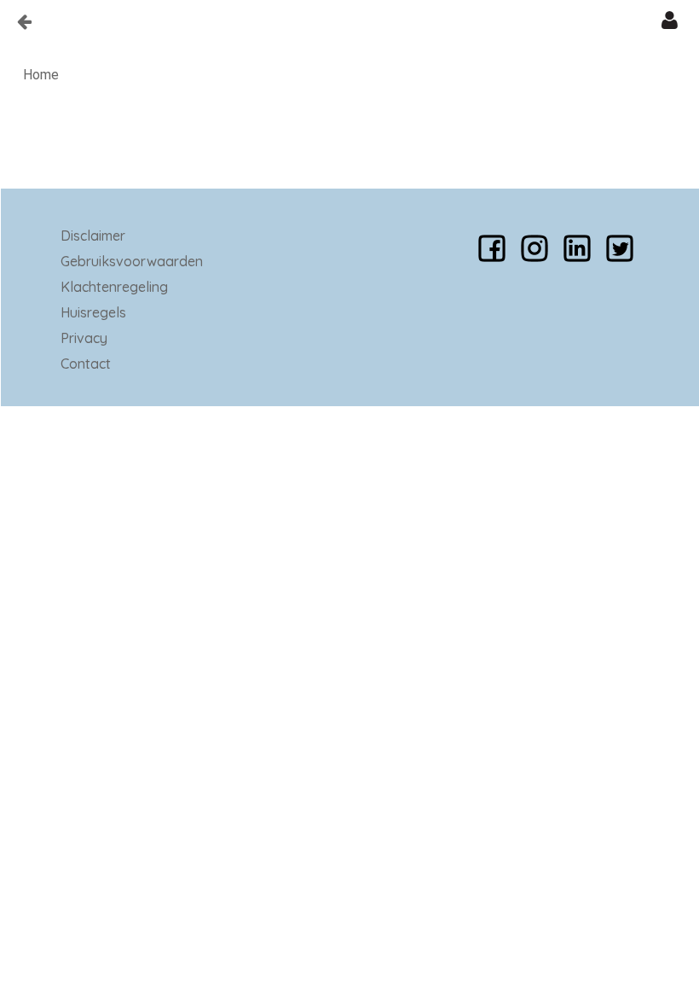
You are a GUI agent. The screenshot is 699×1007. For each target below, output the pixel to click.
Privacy (84, 337)
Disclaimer (93, 235)
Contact (86, 363)
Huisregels (93, 312)
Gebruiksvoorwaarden (132, 261)
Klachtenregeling (114, 286)
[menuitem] (41, 75)
